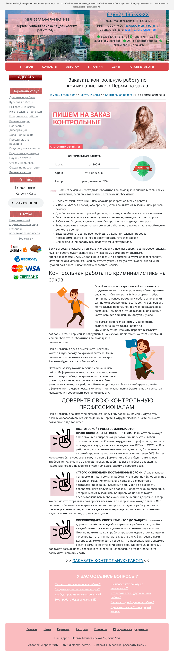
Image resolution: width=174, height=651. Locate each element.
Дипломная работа (22, 97)
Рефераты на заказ (22, 107)
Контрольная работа (119, 94)
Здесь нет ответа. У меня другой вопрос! (131, 609)
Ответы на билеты (21, 162)
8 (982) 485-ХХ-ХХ (128, 14)
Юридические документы (130, 629)
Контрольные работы (23, 116)
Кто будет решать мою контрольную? (78, 594)
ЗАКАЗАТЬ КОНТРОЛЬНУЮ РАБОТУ (108, 560)
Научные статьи (20, 158)
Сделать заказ (26, 79)
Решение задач (19, 121)
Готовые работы (141, 66)
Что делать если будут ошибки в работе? (131, 595)
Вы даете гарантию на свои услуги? (77, 589)
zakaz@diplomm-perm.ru (142, 25)
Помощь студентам (62, 94)
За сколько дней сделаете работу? (132, 602)
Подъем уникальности (24, 148)
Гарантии (95, 66)
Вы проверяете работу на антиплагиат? (127, 586)
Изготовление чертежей (25, 111)
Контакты (49, 66)
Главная (26, 66)
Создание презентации (24, 167)
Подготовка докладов (24, 153)
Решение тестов (20, 172)
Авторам (72, 66)
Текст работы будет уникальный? (75, 599)
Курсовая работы (21, 102)
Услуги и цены (90, 94)
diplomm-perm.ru (46, 19)
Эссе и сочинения (21, 134)
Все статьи (26, 238)
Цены (116, 66)
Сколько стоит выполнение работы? (78, 584)
